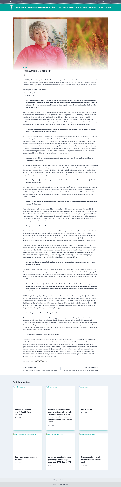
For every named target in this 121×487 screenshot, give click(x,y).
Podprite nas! (92, 7)
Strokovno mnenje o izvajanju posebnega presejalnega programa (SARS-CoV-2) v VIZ (59, 459)
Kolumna (78, 7)
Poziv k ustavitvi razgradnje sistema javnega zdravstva (40, 369)
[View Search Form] (110, 1)
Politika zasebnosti (65, 480)
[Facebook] (34, 361)
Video (59, 7)
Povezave (101, 7)
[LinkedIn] (36, 361)
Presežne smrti (87, 409)
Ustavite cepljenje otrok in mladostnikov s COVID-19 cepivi (91, 459)
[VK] (39, 361)
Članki (54, 7)
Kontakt (108, 7)
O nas (85, 7)
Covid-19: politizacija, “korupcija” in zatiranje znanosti (81, 369)
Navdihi (71, 7)
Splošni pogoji (54, 480)
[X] (42, 361)
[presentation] (27, 396)
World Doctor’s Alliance (101, 1)
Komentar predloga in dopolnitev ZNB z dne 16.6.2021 (24, 412)
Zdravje (65, 7)
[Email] (45, 361)
